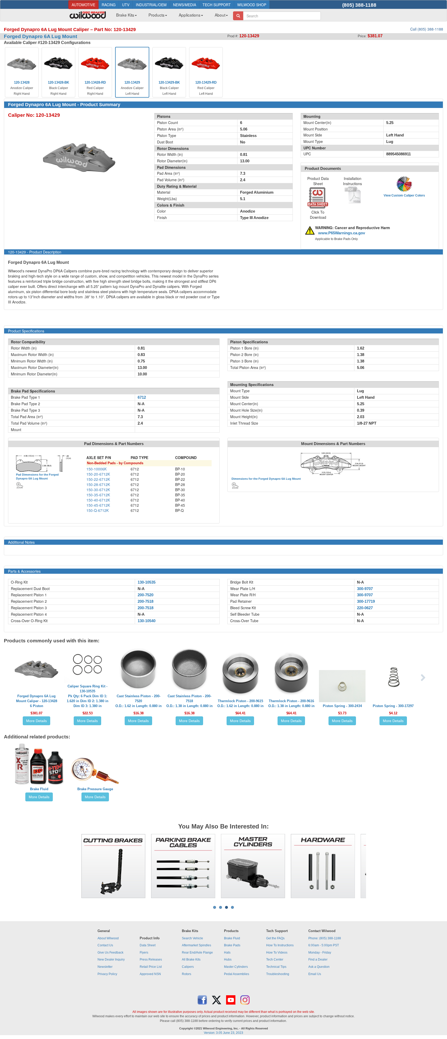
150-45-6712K (98, 505)
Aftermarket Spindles (196, 945)
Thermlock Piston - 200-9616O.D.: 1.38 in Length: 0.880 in (291, 703)
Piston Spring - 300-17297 (393, 706)
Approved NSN (150, 974)
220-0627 (365, 608)
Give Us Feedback (110, 952)
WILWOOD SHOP (251, 4)
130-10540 (146, 621)
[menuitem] (124, 16)
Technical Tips (276, 967)
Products (156, 15)
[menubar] (170, 16)
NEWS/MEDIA (184, 4)
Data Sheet (147, 945)
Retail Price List (151, 967)
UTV (125, 4)
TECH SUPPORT (217, 4)
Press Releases (151, 959)
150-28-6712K (98, 484)
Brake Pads (232, 945)
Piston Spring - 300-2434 (342, 706)
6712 (142, 397)
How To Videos (276, 952)
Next (374, 866)
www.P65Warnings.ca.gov (341, 233)
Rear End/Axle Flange (197, 952)
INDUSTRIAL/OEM (151, 4)
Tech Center (274, 959)
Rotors (186, 974)
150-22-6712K (98, 479)
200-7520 (145, 595)
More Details (36, 721)
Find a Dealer (317, 959)
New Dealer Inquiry (111, 959)
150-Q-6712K (97, 510)
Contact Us (105, 945)
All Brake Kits (191, 959)
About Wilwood (108, 938)
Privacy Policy (107, 974)
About (220, 15)
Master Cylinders (236, 967)
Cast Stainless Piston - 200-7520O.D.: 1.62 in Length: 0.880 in (138, 701)
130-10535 (146, 582)
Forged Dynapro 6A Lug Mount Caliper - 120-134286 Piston (36, 701)
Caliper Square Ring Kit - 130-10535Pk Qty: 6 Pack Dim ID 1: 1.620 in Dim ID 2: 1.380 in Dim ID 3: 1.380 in (87, 696)
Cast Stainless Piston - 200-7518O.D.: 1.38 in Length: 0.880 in (189, 701)
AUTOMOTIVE (83, 4)
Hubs (228, 959)
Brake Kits (125, 15)
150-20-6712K (98, 474)
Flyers (144, 952)
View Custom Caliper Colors (404, 195)
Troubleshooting (277, 974)
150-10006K (96, 468)
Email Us (314, 974)
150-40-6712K (98, 500)
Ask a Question (319, 967)
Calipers (188, 967)
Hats (227, 952)
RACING (109, 4)
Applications (189, 15)
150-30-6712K (98, 489)
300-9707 (365, 589)
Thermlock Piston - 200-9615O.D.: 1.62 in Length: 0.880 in (240, 703)
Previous (73, 866)
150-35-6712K (98, 494)
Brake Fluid (39, 789)
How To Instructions (280, 945)
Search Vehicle (192, 938)
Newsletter (105, 967)
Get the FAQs (275, 938)
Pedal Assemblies (236, 974)
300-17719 (366, 601)
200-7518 (145, 601)
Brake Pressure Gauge (95, 789)
